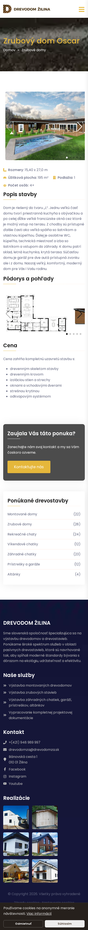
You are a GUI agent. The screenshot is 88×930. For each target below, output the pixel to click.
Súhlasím (65, 924)
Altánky (44, 574)
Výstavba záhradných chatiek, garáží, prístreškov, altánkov (40, 702)
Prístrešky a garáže (44, 564)
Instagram (17, 776)
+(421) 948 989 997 (24, 742)
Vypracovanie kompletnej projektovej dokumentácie (40, 715)
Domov (9, 50)
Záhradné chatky (44, 554)
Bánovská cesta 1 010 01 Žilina (23, 759)
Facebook (17, 769)
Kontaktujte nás (29, 466)
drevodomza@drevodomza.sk (34, 749)
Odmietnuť (23, 924)
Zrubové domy (34, 50)
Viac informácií (39, 913)
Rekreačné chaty (44, 534)
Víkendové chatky (44, 544)
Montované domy (44, 514)
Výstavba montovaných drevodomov (40, 685)
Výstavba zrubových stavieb (33, 692)
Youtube (16, 783)
